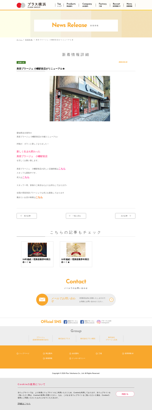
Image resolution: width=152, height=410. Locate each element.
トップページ (24, 353)
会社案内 (75, 353)
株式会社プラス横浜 (87, 338)
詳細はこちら (24, 404)
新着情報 (49, 358)
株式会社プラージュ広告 (111, 338)
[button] (76, 216)
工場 (100, 353)
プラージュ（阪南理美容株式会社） (40, 338)
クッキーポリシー (78, 358)
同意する (125, 394)
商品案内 (49, 353)
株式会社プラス (64, 338)
